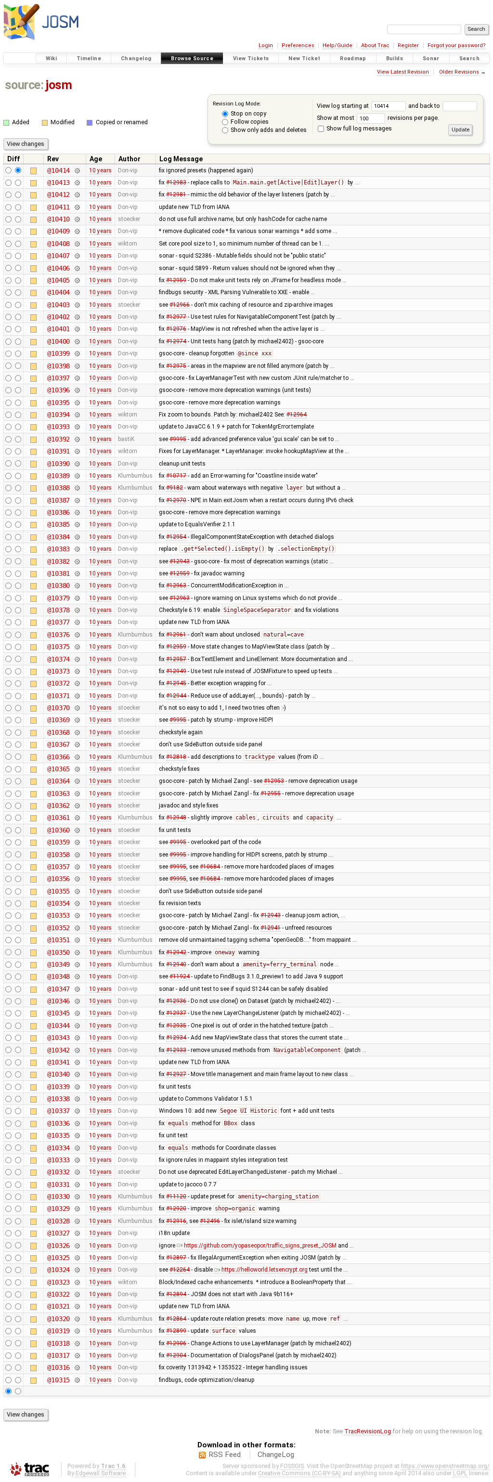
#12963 (176, 585)
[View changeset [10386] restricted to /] (77, 512)
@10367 (58, 744)
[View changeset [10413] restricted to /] (77, 182)
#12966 (179, 304)
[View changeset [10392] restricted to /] (77, 439)
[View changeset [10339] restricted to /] (77, 1087)
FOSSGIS (292, 1465)
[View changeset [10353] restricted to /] (77, 915)
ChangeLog (276, 1454)
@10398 (58, 366)
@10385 (58, 524)
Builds (394, 58)
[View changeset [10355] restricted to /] (77, 891)
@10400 (58, 341)
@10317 (58, 1355)
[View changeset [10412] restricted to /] (77, 194)
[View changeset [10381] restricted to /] (77, 573)
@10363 (58, 793)
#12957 (176, 659)
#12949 (176, 671)
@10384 (58, 537)
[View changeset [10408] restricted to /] (77, 243)
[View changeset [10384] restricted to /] (77, 537)
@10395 (58, 402)
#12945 (176, 683)
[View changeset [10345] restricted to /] (77, 1013)
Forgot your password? (457, 45)
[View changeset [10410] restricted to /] (77, 219)
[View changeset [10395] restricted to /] (77, 402)
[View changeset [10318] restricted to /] (77, 1343)
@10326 (58, 1245)
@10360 (58, 830)
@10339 (58, 1087)
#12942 (176, 952)
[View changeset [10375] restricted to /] (77, 646)
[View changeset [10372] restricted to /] (77, 683)
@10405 (58, 280)
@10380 (58, 585)
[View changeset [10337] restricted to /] (77, 1111)
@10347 (58, 989)
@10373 (58, 671)
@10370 (58, 708)
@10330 (58, 1196)
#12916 (176, 1221)
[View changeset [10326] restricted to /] (77, 1245)
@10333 (58, 1160)
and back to (424, 105)
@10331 (58, 1184)
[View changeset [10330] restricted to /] (77, 1196)
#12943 (179, 561)
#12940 (176, 964)
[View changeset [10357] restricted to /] (77, 867)
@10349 (58, 964)
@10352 (58, 928)
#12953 (274, 781)
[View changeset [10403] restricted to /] (77, 305)
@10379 (58, 598)
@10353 (58, 915)
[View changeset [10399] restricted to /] (77, 353)
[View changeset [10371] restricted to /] (77, 696)
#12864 (176, 1318)
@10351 (58, 940)
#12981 (176, 194)
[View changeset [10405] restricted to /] (77, 280)
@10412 (58, 194)
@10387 (58, 500)
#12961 (176, 634)
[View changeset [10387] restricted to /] (77, 500)
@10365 (58, 769)
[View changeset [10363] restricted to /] (77, 793)
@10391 (58, 451)
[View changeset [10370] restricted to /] (77, 708)
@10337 (58, 1111)
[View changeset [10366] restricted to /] (77, 757)
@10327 (58, 1233)
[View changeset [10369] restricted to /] (77, 720)
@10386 (58, 512)
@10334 (58, 1148)
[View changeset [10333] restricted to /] (77, 1160)
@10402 (58, 317)
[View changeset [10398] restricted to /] (77, 366)
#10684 (210, 866)
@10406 (58, 268)
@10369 (58, 720)
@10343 (58, 1037)
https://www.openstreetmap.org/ (445, 1465)
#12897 (176, 1257)
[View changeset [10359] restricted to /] (77, 842)
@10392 (58, 439)
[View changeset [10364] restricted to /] (77, 781)
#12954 (176, 536)
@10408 (58, 243)
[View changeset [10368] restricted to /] (77, 732)
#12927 (176, 1074)
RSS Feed (224, 1454)
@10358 (58, 854)
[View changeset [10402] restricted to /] (77, 317)
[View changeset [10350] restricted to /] (77, 952)
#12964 (296, 414)
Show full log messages (358, 128)
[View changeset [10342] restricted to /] (77, 1050)
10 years (100, 170)
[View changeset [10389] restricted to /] (77, 476)
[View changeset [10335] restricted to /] (77, 1135)
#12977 (176, 316)
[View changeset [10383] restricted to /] (77, 549)
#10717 (176, 475)
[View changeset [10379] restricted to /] (77, 598)
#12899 (176, 1330)
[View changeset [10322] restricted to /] (77, 1294)
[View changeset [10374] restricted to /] (77, 659)
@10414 (58, 170)
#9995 (177, 439)
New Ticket (304, 58)
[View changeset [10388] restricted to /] (77, 488)
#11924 (179, 976)
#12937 (176, 1013)
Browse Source (192, 58)
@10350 (58, 952)
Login (266, 45)
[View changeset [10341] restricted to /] (77, 1062)
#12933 (176, 1050)
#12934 (176, 1037)
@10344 (58, 1025)
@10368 (58, 732)
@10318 (58, 1343)
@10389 (58, 476)
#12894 (176, 1294)
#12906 (176, 1343)
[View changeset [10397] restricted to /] (77, 378)
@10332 (58, 1172)
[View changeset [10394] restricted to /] (77, 414)
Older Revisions (459, 72)
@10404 (58, 292)
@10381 (58, 573)
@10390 (58, 464)
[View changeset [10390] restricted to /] (77, 464)
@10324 (58, 1270)
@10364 (58, 781)
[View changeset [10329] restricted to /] (77, 1208)
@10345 (58, 1013)
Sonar (431, 58)
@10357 (58, 867)
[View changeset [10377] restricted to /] (77, 622)
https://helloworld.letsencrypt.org (264, 1269)
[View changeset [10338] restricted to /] (77, 1099)
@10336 (58, 1123)
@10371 (58, 696)
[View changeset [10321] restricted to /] (77, 1306)
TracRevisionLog (367, 1431)
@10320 (58, 1319)
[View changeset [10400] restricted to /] (77, 341)
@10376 (58, 634)
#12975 (176, 366)
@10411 (58, 207)
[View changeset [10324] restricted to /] (77, 1270)
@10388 (58, 488)
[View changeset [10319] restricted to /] (77, 1331)
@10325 (58, 1257)
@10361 (58, 817)
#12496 (210, 1221)
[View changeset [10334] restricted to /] (77, 1148)
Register (408, 45)
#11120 (176, 1196)
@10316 (58, 1367)
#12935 (176, 1025)
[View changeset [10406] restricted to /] (77, 268)
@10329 (58, 1208)
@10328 (58, 1221)
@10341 (58, 1062)
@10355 (58, 891)
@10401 (58, 329)
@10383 (58, 549)
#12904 (176, 1355)
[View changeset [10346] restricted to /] (77, 1001)
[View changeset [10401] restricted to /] (77, 329)
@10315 (58, 1380)
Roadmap (353, 58)
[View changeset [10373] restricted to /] (77, 671)
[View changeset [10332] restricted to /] (77, 1172)
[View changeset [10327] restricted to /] (77, 1233)
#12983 (176, 182)
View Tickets (251, 58)
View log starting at (343, 105)
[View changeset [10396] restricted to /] (77, 390)
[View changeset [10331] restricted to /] (77, 1184)
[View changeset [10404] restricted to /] (77, 292)
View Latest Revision (403, 72)
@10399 (58, 353)
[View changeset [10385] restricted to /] (77, 524)
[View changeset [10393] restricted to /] (77, 426)
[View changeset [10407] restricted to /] (77, 256)
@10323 (58, 1282)
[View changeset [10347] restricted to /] (77, 989)
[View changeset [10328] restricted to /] (77, 1221)
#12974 (176, 341)
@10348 (58, 976)
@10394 (58, 414)
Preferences (298, 45)
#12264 (179, 1269)
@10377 (58, 622)
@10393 (58, 426)
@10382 (58, 561)
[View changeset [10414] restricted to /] (77, 170)
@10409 (58, 231)
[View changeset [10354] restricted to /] (77, 903)
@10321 (58, 1306)
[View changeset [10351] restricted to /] (77, 940)
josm (59, 85)
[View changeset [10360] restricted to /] (77, 830)
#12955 (270, 793)
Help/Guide (337, 45)
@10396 (58, 390)
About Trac (375, 45)
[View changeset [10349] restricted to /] (77, 964)
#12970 (176, 500)
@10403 (58, 305)
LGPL (460, 1473)
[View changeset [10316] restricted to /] (77, 1367)
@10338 (58, 1099)
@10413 (58, 182)
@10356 (58, 879)
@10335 (58, 1135)
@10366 (58, 757)
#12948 (176, 817)
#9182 (174, 487)
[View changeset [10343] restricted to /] (77, 1037)
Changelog (136, 58)
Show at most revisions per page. (378, 117)
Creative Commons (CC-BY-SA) (299, 1473)
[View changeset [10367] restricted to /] (77, 744)
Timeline (89, 58)
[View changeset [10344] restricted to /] (77, 1025)
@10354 (58, 903)
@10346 (58, 1001)
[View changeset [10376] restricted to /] (77, 634)
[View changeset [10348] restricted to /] (77, 976)
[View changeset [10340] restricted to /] (77, 1074)
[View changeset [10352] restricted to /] (77, 928)
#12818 (176, 757)
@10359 (58, 842)
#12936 (176, 1001)
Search (469, 58)
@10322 (58, 1294)
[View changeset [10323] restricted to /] (77, 1282)
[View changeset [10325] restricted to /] (77, 1257)
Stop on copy (247, 113)
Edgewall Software (101, 1473)
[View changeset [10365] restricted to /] (77, 769)
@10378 (58, 610)
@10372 (58, 683)
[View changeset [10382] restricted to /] (77, 561)
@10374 (58, 659)
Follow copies (249, 121)
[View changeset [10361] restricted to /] (77, 817)
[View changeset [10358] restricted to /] (77, 854)
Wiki (51, 58)
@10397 (58, 378)
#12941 (270, 927)
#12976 (176, 328)
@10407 (58, 256)
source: (24, 85)
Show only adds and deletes (268, 129)
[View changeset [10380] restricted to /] (77, 585)
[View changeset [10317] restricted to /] (77, 1355)
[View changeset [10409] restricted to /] (77, 231)
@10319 (58, 1331)
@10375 (58, 646)
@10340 (58, 1074)
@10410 (58, 219)
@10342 (58, 1050)
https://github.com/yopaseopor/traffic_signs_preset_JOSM (260, 1245)
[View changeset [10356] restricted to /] (77, 879)
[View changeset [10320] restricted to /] (77, 1319)
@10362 (58, 805)
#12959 (176, 280)
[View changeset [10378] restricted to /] (77, 610)
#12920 (176, 1208)
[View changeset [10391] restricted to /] (77, 451)
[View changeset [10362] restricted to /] (77, 805)
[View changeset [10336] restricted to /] (77, 1123)
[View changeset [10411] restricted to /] (77, 207)
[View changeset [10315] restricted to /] (77, 1380)
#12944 (176, 695)
